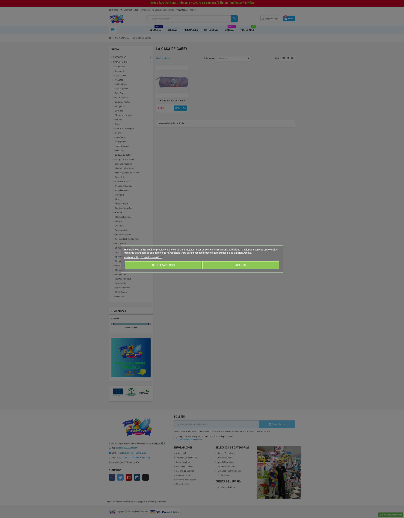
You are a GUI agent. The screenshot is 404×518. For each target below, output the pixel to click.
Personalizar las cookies (151, 257)
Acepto (240, 265)
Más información (131, 257)
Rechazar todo (163, 265)
